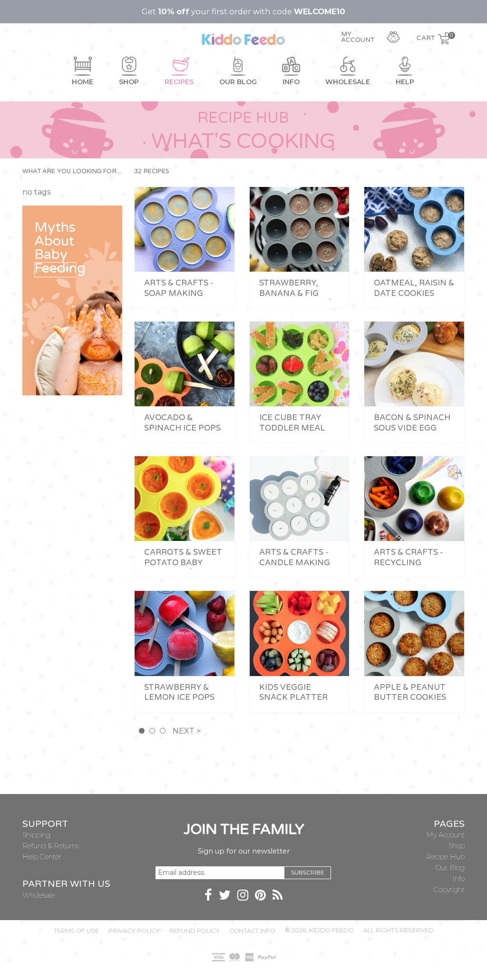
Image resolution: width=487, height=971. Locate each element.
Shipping (36, 835)
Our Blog (450, 867)
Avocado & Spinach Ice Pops (182, 423)
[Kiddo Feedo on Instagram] (242, 897)
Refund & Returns (50, 846)
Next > (187, 731)
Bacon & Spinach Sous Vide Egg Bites (412, 428)
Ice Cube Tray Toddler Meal (292, 423)
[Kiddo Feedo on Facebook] (208, 897)
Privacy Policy (134, 930)
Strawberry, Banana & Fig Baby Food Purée (298, 293)
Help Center (41, 857)
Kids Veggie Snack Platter (293, 693)
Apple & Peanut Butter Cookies (410, 693)
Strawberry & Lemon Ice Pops (179, 693)
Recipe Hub (445, 857)
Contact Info (252, 930)
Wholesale (38, 895)
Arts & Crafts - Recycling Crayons (408, 563)
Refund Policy (194, 930)
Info (458, 878)
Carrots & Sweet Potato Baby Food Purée (183, 563)
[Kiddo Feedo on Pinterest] (260, 897)
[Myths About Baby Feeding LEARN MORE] (72, 299)
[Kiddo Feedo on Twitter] (225, 897)
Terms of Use (76, 930)
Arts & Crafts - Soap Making (179, 288)
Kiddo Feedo (331, 930)
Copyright (449, 889)
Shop (456, 846)
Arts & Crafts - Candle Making (294, 558)
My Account (445, 835)
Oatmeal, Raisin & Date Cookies (414, 288)
